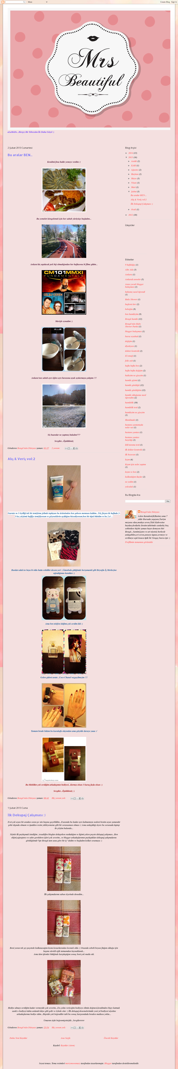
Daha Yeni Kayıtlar (18, 1038)
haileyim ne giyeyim (134, 375)
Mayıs (134, 178)
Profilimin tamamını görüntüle (139, 542)
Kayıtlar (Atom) (68, 1045)
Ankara (128, 274)
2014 (131, 152)
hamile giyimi (131, 380)
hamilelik (129, 402)
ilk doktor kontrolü (133, 449)
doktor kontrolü (132, 350)
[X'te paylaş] (71, 448)
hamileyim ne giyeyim (135, 412)
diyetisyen (129, 346)
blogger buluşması (133, 331)
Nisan (134, 182)
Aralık (134, 161)
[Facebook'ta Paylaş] (74, 448)
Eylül (134, 165)
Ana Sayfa (65, 1038)
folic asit (129, 360)
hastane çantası (132, 432)
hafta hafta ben (132, 365)
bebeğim (129, 309)
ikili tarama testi (132, 444)
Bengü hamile (131, 318)
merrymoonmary (72, 1063)
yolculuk (129, 486)
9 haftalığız (130, 264)
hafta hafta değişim (134, 370)
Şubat (134, 191)
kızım (127, 459)
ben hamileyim (131, 314)
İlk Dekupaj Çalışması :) (26, 815)
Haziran (135, 174)
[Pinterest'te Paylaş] (76, 448)
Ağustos (135, 169)
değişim (128, 341)
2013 (131, 157)
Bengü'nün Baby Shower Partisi (133, 325)
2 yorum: (56, 448)
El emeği (129, 355)
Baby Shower (131, 299)
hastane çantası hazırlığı (132, 438)
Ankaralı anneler (133, 279)
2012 (131, 214)
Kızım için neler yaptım (135, 464)
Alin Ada (129, 269)
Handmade (130, 419)
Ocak (134, 209)
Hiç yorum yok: (59, 798)
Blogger (108, 1063)
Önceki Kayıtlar (111, 1038)
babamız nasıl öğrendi (135, 291)
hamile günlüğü (132, 385)
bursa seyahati (131, 336)
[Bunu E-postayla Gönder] (66, 448)
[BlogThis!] (68, 448)
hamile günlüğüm (133, 390)
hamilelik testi (131, 407)
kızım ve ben (130, 471)
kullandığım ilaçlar (133, 476)
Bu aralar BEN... (20, 155)
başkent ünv (130, 304)
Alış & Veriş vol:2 (21, 459)
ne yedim (129, 481)
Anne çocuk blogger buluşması (134, 285)
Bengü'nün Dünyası (150, 511)
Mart (133, 187)
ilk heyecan (130, 454)
